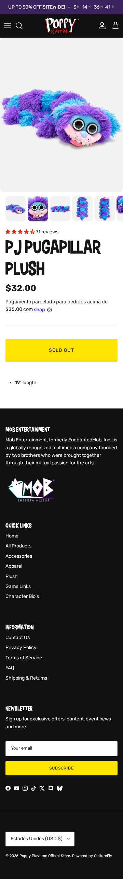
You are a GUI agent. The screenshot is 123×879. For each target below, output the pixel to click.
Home (11, 536)
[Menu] (7, 25)
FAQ (9, 668)
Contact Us (17, 637)
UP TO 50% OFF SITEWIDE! (36, 7)
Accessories (18, 556)
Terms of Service (23, 658)
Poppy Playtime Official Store (44, 856)
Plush (11, 576)
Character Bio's (22, 596)
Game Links (18, 586)
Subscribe (61, 768)
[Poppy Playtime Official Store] (61, 26)
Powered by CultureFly (92, 856)
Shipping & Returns (26, 678)
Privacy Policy (21, 647)
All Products (18, 546)
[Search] (22, 25)
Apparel (13, 566)
